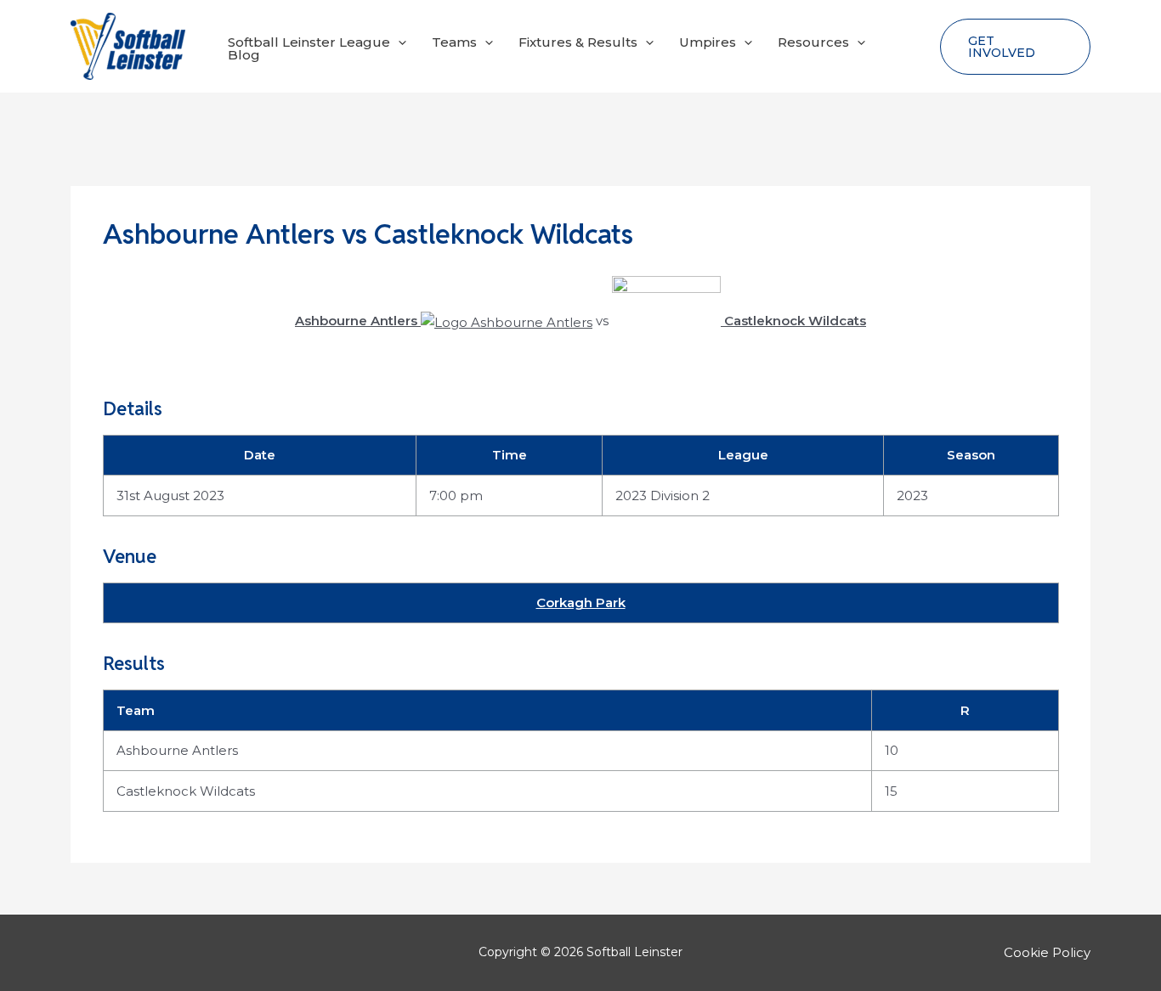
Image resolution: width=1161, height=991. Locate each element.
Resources (813, 42)
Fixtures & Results (577, 42)
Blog (244, 54)
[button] (398, 42)
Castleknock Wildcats (185, 791)
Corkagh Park (581, 602)
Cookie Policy (1047, 952)
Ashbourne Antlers (177, 750)
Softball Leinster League (309, 42)
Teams (454, 42)
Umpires (707, 42)
